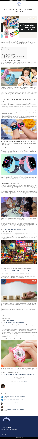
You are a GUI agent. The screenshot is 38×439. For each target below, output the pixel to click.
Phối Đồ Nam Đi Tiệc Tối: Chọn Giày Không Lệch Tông (13, 402)
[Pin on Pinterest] (22, 378)
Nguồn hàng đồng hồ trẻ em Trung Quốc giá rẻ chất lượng (11, 52)
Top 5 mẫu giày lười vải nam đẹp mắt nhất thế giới (14, 322)
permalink (25, 381)
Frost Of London (31, 371)
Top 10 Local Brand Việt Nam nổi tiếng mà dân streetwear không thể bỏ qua (19, 374)
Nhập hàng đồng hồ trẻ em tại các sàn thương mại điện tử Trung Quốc (15, 53)
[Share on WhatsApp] (14, 378)
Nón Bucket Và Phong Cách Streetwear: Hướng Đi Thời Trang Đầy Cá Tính (19, 97)
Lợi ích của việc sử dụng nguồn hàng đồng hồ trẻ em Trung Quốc (12, 50)
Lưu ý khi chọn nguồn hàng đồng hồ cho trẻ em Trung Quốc (12, 57)
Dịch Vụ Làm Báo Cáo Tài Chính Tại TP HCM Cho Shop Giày (14, 409)
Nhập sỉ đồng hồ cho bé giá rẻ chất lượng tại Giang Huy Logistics (14, 56)
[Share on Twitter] (18, 378)
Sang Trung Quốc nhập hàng (8, 55)
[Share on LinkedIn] (23, 378)
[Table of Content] (25, 48)
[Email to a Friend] (20, 378)
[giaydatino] (19, 3)
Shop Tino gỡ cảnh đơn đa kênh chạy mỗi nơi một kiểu (13, 406)
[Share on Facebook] (16, 378)
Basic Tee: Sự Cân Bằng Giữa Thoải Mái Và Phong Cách (15, 229)
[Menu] (1, 4)
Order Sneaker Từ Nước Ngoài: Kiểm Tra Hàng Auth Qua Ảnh (14, 396)
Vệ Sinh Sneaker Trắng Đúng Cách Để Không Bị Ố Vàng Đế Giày (15, 399)
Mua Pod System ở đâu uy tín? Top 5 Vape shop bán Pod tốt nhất (17, 181)
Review (19, 381)
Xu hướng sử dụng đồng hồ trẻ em (7, 49)
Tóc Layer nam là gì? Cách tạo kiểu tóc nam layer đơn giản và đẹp (17, 270)
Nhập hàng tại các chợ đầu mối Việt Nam (10, 54)
